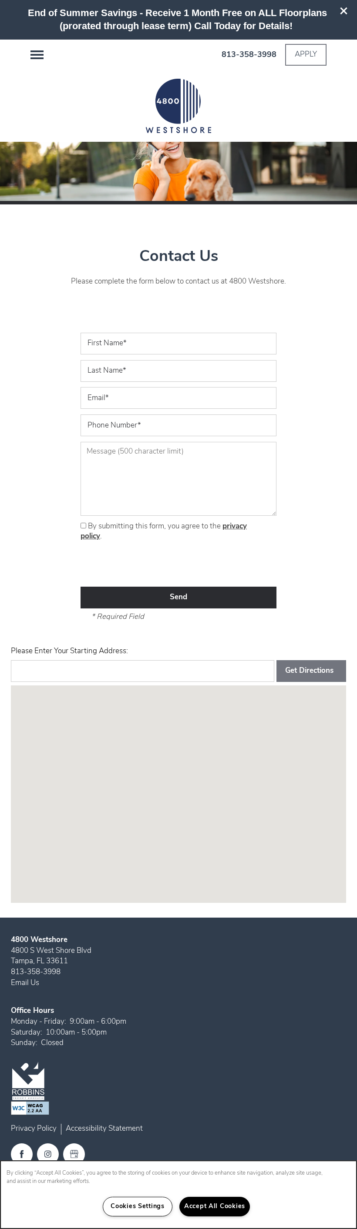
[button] (344, 11)
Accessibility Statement (104, 1128)
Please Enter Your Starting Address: (69, 651)
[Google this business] (74, 1154)
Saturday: (26, 1032)
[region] (178, 1194)
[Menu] (37, 55)
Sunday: (24, 1043)
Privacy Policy (34, 1128)
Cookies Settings (138, 1206)
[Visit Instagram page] (48, 1154)
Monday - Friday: (38, 1021)
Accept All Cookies (214, 1206)
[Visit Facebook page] (22, 1154)
